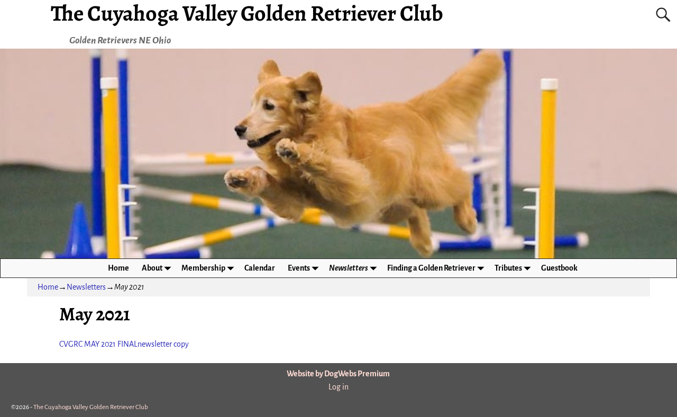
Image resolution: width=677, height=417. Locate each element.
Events (299, 268)
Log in (338, 387)
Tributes (508, 268)
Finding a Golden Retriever (431, 268)
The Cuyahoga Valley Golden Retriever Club (90, 407)
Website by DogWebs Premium (338, 373)
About (152, 268)
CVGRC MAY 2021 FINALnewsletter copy (124, 344)
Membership (203, 268)
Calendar (259, 268)
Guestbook (559, 268)
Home (118, 268)
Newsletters (348, 268)
